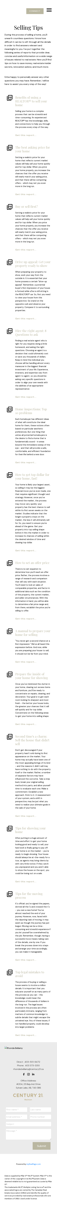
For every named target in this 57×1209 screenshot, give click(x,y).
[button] (35, 11)
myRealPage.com (33, 1164)
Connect (34, 11)
